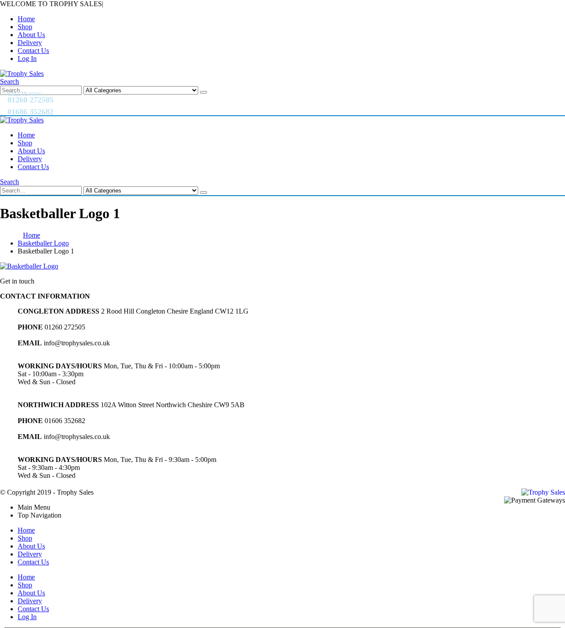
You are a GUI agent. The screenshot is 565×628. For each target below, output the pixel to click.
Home (26, 19)
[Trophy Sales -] (22, 73)
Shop (25, 26)
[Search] (203, 92)
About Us (31, 34)
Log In (27, 58)
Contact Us (33, 50)
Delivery (30, 42)
